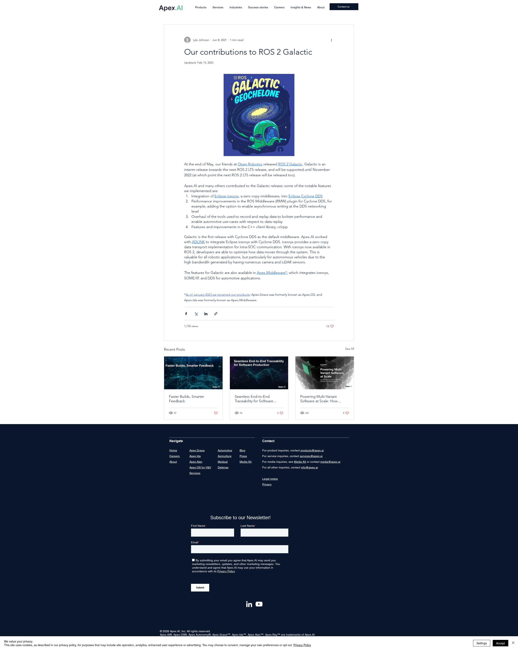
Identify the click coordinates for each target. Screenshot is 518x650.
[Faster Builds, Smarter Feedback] (193, 372)
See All (349, 349)
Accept (500, 643)
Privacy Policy (302, 645)
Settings (482, 643)
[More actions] (331, 39)
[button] (200, 7)
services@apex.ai (311, 456)
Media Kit (300, 461)
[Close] (513, 643)
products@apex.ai (312, 450)
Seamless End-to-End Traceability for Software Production (254, 398)
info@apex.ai (309, 467)
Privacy (267, 484)
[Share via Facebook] (186, 314)
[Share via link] (216, 314)
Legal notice (270, 478)
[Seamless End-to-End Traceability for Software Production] (259, 372)
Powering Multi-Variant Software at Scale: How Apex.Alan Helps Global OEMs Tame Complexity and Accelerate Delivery (323, 398)
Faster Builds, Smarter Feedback (186, 398)
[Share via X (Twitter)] (196, 314)
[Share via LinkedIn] (206, 314)
